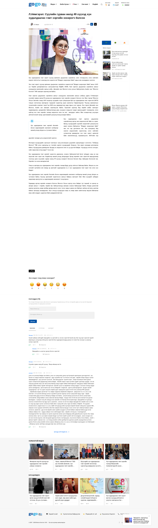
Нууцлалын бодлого (108, 514)
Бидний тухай (52, 514)
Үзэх (75, 4)
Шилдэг (51, 328)
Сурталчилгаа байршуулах (71, 514)
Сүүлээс (42, 328)
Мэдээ (53, 4)
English (95, 4)
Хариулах (43, 345)
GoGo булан (64, 4)
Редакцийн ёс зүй (91, 514)
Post (32, 271)
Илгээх (33, 321)
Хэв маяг (85, 4)
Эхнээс (32, 328)
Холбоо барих (124, 514)
